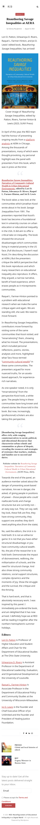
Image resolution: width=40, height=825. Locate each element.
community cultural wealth (16, 361)
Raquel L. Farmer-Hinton (14, 684)
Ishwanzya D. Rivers (12, 662)
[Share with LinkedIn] (29, 733)
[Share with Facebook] (23, 733)
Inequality (20, 14)
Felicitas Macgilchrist (15, 29)
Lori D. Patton (9, 639)
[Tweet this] (26, 733)
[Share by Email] (32, 733)
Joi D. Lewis (7, 706)
